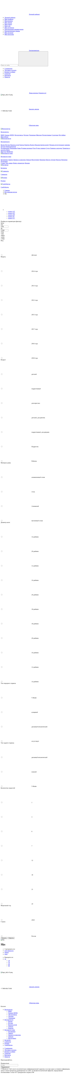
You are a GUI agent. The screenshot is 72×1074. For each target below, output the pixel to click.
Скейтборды (8, 1045)
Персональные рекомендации (13, 29)
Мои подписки (9, 27)
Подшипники (5, 148)
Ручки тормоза (40, 148)
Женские (39, 135)
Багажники (4, 160)
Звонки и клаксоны (19, 160)
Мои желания (8, 33)
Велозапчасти (8, 1020)
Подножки (4, 161)
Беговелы (7, 1040)
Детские (26, 135)
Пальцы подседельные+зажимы (60, 145)
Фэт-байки (62, 135)
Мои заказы (8, 22)
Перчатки (64, 160)
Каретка (27, 145)
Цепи (8, 150)
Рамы (19, 148)
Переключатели (11, 146)
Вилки (3, 145)
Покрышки (13, 148)
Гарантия (7, 73)
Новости (7, 77)
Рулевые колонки (26, 148)
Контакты (7, 75)
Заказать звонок (34, 109)
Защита (10, 160)
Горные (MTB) (9, 135)
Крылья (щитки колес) (42, 145)
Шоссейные (4, 137)
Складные (55, 135)
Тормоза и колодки (56, 148)
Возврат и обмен (9, 72)
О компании (8, 68)
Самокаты (7, 1042)
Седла (48, 148)
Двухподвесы (18, 135)
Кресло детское (51, 160)
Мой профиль (8, 19)
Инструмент (35, 160)
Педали (3, 146)
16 (5, 959)
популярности (9, 951)
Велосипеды (8, 1009)
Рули (34, 148)
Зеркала (28, 160)
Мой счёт (7, 26)
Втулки (7, 145)
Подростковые (46, 135)
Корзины (42, 160)
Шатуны (3, 151)
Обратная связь (34, 125)
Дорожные (32, 135)
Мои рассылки (9, 34)
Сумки (3, 163)
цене (6, 954)
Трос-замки (9, 163)
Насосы (58, 160)
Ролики (6, 1043)
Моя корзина (8, 21)
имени (6, 952)
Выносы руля (14, 145)
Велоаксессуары (9, 1030)
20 (9, 960)
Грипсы (21, 145)
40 (9, 964)
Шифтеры (10, 151)
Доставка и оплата (10, 70)
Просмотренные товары (12, 31)
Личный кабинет (9, 17)
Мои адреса (8, 24)
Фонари (27, 163)
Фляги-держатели (18, 163)
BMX (2, 135)
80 (9, 966)
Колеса (32, 145)
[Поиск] (33, 58)
